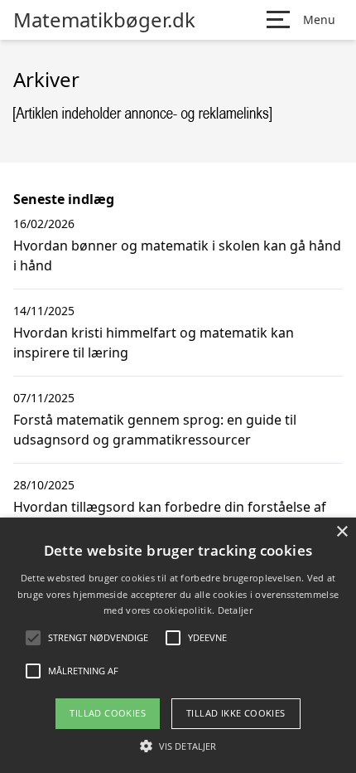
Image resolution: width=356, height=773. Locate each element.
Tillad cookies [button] (108, 713)
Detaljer (235, 610)
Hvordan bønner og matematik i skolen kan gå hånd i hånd (177, 255)
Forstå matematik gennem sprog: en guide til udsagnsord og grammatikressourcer (154, 430)
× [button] (341, 532)
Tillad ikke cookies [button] (236, 713)
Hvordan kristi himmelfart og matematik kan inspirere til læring (153, 342)
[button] (178, 745)
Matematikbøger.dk (104, 20)
